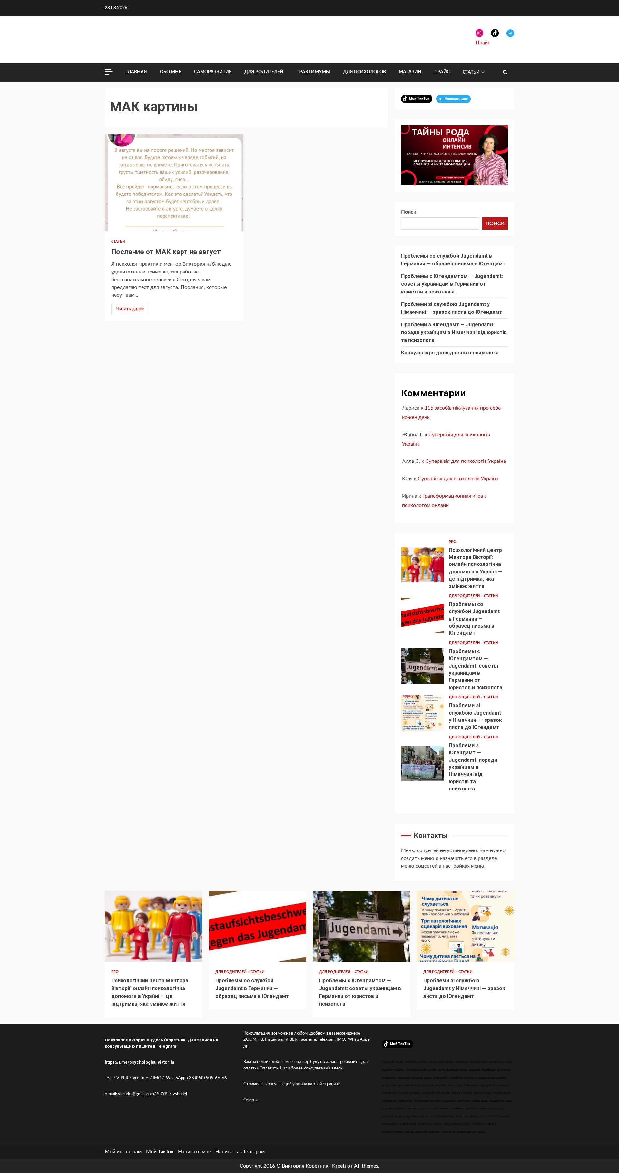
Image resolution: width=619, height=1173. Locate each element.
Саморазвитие (212, 72)
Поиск (408, 211)
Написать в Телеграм (240, 1151)
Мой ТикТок (159, 1151)
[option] (454, 566)
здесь (337, 1068)
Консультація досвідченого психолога (450, 353)
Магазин (410, 72)
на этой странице (324, 1084)
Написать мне (194, 1151)
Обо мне (170, 72)
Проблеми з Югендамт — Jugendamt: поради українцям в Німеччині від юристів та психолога (454, 332)
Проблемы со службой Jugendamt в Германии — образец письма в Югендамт (422, 615)
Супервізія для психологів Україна (465, 461)
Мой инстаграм (123, 1151)
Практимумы (313, 72)
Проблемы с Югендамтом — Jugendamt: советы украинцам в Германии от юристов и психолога (452, 284)
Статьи (471, 72)
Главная (136, 72)
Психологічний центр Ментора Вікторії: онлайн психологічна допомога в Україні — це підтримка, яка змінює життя (422, 564)
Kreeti (339, 1165)
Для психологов (364, 72)
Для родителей (263, 72)
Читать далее (130, 309)
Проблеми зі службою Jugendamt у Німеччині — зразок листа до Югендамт (422, 713)
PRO (452, 541)
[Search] (505, 72)
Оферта (250, 1100)
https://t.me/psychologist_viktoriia (139, 1062)
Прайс (483, 42)
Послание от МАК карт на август (174, 182)
